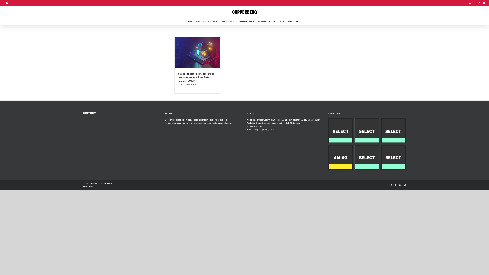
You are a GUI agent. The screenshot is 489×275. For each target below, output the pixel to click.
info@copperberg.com (264, 130)
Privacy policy (88, 186)
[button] (297, 21)
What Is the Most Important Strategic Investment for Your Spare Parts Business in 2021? (196, 77)
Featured (181, 84)
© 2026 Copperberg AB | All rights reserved (98, 183)
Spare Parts (191, 84)
